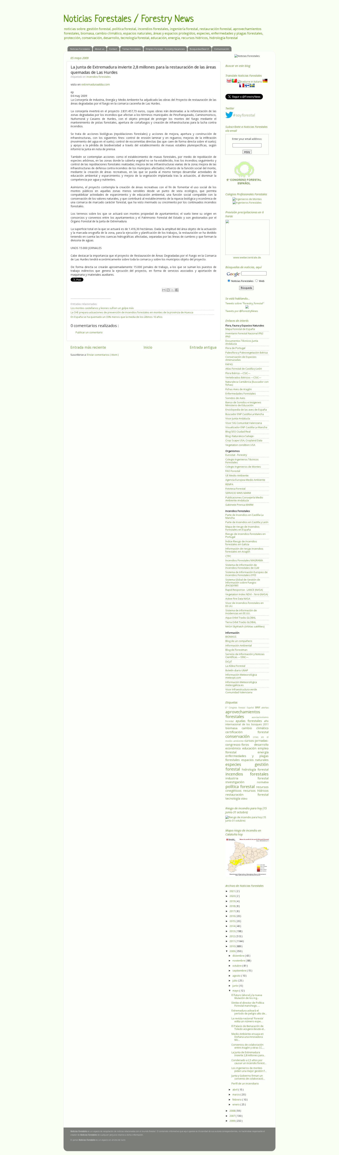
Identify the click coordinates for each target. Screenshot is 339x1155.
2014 (233, 926)
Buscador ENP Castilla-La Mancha (244, 414)
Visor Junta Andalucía (237, 418)
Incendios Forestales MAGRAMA (244, 560)
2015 (233, 921)
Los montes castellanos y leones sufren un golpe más (102, 308)
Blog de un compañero (238, 641)
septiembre (239, 970)
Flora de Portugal (235, 348)
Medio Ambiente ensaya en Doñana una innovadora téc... (247, 1036)
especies (240, 764)
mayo (235, 990)
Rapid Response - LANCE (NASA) (244, 590)
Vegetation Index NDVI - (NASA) (246, 594)
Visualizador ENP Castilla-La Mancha (246, 427)
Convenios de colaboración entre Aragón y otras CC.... (247, 1046)
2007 (233, 1116)
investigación (241, 782)
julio (235, 980)
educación (250, 748)
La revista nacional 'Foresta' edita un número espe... (247, 1020)
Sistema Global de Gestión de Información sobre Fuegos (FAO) (242, 582)
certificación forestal (247, 732)
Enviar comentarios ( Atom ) (102, 354)
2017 (233, 911)
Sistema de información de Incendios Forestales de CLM (242, 566)
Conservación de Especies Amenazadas (240, 358)
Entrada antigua (203, 347)
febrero (237, 1099)
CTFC (228, 556)
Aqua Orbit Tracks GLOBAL (240, 617)
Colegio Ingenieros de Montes (243, 466)
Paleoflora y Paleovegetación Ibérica (246, 352)
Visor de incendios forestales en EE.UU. (244, 604)
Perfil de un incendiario (245, 1083)
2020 (233, 896)
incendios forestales (99, 76)
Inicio (148, 347)
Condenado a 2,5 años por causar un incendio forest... (248, 1062)
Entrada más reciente (88, 347)
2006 (233, 1120)
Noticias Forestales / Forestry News (129, 19)
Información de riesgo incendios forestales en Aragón (244, 550)
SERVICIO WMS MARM (238, 493)
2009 (233, 951)
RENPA (229, 484)
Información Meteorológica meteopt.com (241, 676)
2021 (233, 891)
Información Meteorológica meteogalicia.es (241, 684)
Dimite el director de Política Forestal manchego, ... (247, 1004)
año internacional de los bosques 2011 (247, 722)
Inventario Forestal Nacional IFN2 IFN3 (244, 335)
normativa (263, 782)
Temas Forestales (131, 48)
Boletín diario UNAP (236, 670)
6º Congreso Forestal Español (240, 707)
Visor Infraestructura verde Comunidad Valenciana (241, 691)
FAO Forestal (232, 471)
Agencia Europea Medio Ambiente (245, 480)
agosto (236, 975)
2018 (233, 906)
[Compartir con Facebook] (177, 290)
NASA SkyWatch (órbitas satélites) (244, 626)
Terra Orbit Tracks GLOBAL (240, 622)
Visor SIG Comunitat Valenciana (243, 423)
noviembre (239, 960)
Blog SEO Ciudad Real (238, 431)
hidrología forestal (255, 769)
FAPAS (229, 364)
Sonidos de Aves (235, 398)
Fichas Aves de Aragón (238, 389)
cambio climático (255, 728)
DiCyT (228, 661)
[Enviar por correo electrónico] (164, 290)
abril (235, 1089)
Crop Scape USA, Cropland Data (243, 440)
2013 (233, 931)
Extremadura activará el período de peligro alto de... (249, 1012)
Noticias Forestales (80, 48)
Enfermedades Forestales (240, 393)
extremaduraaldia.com (95, 84)
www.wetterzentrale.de (247, 257)
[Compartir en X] (172, 290)
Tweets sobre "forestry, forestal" (244, 303)
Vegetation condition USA (240, 445)
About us (99, 48)
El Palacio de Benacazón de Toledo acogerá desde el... (248, 1027)
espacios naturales (255, 760)
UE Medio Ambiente (237, 475)
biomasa (233, 728)
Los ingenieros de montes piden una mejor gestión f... (248, 1069)
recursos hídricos (256, 790)
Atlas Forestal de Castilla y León (243, 368)
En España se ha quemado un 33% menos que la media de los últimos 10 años (116, 317)
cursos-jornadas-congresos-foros (247, 742)
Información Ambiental (238, 645)
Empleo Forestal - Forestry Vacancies (165, 48)
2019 (233, 901)
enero (236, 1104)
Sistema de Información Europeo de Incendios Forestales (246, 574)
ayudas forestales (250, 721)
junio (235, 985)
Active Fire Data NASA (237, 598)
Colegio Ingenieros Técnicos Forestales (242, 461)
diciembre (238, 955)
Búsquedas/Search (199, 48)
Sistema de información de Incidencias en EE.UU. (241, 612)
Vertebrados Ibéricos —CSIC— (243, 377)
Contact (113, 48)
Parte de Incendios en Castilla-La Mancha (244, 516)
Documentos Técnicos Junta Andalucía (241, 342)
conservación (239, 736)
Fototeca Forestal (235, 488)
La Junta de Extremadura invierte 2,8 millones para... (248, 1054)
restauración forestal (247, 794)
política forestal (240, 786)
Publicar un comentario (89, 332)
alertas (265, 707)
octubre (237, 965)
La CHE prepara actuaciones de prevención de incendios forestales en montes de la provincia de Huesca (132, 312)
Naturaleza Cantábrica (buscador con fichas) (247, 383)
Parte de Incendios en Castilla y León (246, 522)
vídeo (244, 798)
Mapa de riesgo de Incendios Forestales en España (242, 528)
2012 (233, 936)
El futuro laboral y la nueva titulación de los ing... (246, 996)
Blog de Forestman (236, 650)
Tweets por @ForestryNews (241, 311)
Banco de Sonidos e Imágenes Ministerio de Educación (243, 404)
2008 (233, 1110)
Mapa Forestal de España (240, 329)
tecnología (233, 798)
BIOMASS (230, 636)
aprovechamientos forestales (242, 714)
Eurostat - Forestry (236, 455)
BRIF (258, 707)
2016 (233, 916)
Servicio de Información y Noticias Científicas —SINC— (244, 655)
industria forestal (247, 778)
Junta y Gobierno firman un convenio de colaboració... (248, 1077)
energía (263, 752)
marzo (236, 1094)
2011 (233, 941)
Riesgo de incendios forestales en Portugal (245, 535)
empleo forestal (247, 750)
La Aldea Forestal (235, 666)
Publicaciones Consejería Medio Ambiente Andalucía (244, 499)
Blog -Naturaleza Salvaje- (239, 436)
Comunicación (221, 48)
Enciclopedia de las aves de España (246, 409)
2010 (233, 946)
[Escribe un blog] (168, 290)
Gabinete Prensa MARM (239, 504)
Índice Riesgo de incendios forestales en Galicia (241, 543)
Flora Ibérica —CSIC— (238, 373)
